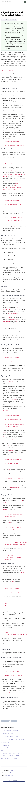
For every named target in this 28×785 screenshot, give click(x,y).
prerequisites (10, 120)
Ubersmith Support (6, 77)
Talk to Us (13, 770)
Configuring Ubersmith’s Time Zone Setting (12, 739)
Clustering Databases (7, 733)
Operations (14, 721)
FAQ (11, 773)
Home (2, 7)
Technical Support (5, 721)
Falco (2, 751)
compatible (6, 116)
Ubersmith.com (9, 775)
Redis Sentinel (5, 745)
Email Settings (5, 742)
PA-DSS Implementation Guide (9, 748)
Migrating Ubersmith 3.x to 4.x (9, 758)
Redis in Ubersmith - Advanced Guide (11, 731)
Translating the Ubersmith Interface (10, 736)
